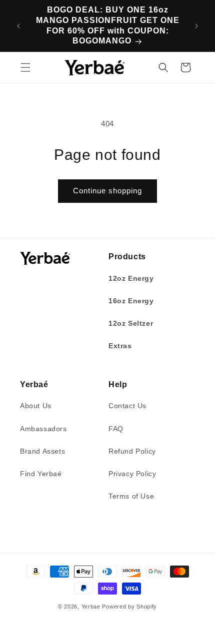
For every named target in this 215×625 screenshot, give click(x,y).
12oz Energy (131, 278)
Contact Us (127, 406)
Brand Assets (42, 451)
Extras (120, 346)
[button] (25, 67)
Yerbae (91, 607)
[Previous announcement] (19, 26)
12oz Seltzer (130, 323)
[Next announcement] (197, 26)
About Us (36, 406)
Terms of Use (131, 496)
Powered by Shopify (129, 607)
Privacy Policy (132, 474)
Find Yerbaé (41, 474)
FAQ (116, 429)
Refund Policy (132, 451)
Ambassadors (43, 429)
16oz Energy (131, 301)
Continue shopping (107, 190)
